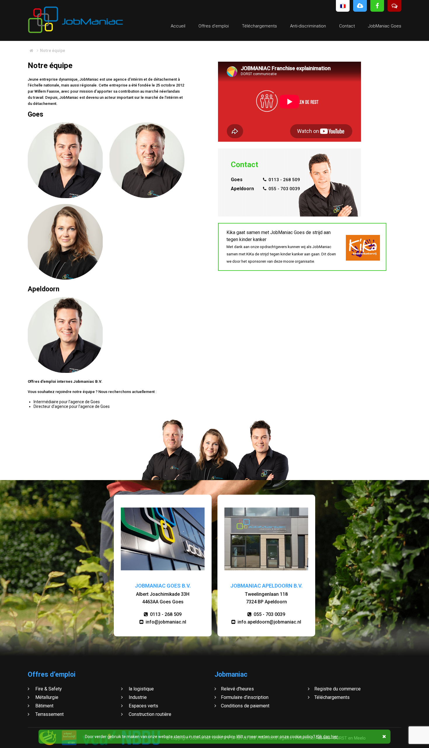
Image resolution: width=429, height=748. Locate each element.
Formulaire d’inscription (244, 697)
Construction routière (149, 714)
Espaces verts (143, 706)
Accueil (178, 26)
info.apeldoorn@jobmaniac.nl (269, 622)
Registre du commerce (337, 689)
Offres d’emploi (213, 26)
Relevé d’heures (237, 689)
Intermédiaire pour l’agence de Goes (67, 401)
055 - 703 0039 (284, 188)
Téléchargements (259, 26)
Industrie (137, 697)
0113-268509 (65, 256)
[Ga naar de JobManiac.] (31, 50)
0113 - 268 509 (284, 179)
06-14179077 (147, 177)
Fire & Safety (48, 689)
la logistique (141, 689)
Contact (347, 26)
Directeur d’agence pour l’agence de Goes (72, 406)
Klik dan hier (327, 736)
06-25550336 (65, 179)
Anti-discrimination (308, 26)
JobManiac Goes (384, 26)
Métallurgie (46, 697)
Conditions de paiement (245, 706)
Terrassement (49, 714)
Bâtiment (43, 706)
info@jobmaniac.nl (166, 622)
